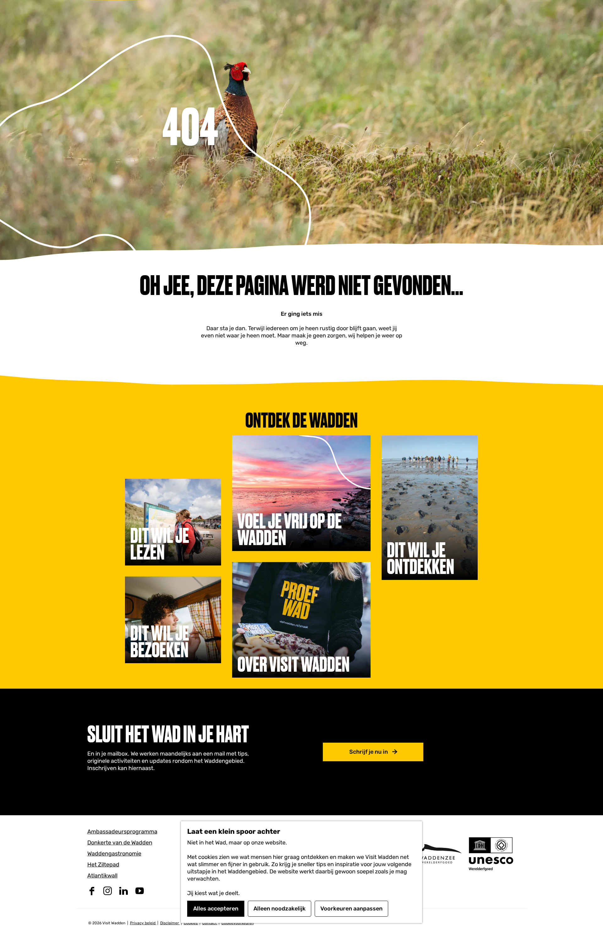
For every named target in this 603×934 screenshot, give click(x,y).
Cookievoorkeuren (237, 923)
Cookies (191, 923)
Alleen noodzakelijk (279, 908)
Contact (210, 923)
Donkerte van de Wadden (119, 842)
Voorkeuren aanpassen (351, 908)
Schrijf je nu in (368, 751)
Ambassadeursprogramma (122, 831)
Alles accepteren (215, 908)
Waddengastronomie (114, 853)
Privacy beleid (143, 923)
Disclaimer (170, 923)
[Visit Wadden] (436, 853)
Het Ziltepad (103, 864)
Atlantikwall (102, 875)
